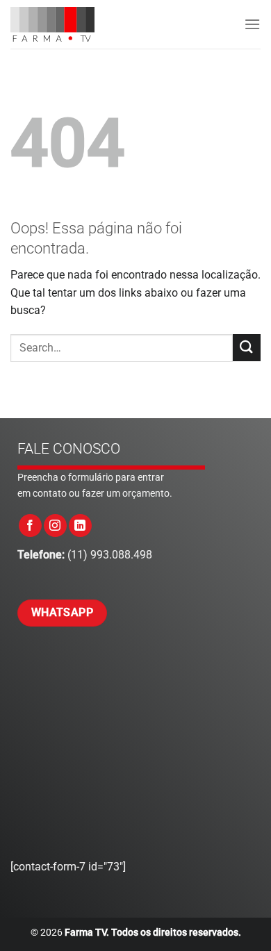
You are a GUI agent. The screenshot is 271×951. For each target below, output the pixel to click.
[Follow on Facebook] (30, 525)
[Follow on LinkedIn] (80, 525)
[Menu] (252, 24)
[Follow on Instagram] (55, 525)
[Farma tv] (66, 24)
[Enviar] (247, 347)
